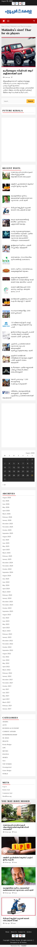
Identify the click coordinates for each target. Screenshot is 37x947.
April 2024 (6, 589)
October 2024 (6, 569)
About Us (14, 932)
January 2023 (6, 637)
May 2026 (5, 507)
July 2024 (5, 579)
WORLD (5, 774)
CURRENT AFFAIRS (9, 732)
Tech (3, 761)
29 (28, 475)
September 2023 (7, 611)
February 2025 (7, 556)
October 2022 (6, 647)
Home (7, 932)
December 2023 (7, 602)
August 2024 (6, 576)
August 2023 (6, 615)
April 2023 (6, 628)
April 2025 (6, 550)
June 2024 (5, 582)
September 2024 (7, 572)
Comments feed (7, 793)
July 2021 (5, 689)
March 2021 (6, 702)
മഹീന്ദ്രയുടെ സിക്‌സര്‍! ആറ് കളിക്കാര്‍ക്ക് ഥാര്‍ (18, 72)
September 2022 (7, 650)
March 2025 (6, 553)
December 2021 (7, 680)
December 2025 (7, 524)
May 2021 (5, 696)
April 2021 (6, 699)
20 (18, 471)
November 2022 (7, 644)
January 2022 (6, 676)
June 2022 (5, 660)
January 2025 (6, 559)
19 (14, 471)
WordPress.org (6, 796)
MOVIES (5, 751)
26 (14, 475)
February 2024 (7, 595)
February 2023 (7, 634)
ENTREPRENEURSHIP (9, 735)
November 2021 (7, 683)
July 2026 (5, 501)
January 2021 (6, 709)
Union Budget (6, 771)
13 (18, 468)
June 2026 (5, 504)
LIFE (4, 748)
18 (9, 471)
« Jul (4, 485)
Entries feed (6, 790)
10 (5, 468)
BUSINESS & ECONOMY (10, 728)
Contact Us (21, 932)
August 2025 (6, 537)
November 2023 (7, 605)
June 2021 (5, 693)
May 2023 (5, 624)
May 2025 (5, 546)
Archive (29, 932)
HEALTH (5, 741)
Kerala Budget (6, 745)
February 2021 (7, 706)
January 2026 (6, 520)
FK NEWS (5, 738)
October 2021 (6, 686)
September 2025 (7, 533)
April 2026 (6, 511)
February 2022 (7, 673)
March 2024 (6, 592)
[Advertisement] (18, 137)
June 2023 (5, 621)
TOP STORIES (7, 764)
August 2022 (6, 654)
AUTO (4, 725)
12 (14, 468)
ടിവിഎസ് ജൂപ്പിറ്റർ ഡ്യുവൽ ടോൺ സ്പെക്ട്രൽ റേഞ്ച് (16, 920)
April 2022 (6, 667)
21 (23, 471)
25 (9, 475)
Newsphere (13, 943)
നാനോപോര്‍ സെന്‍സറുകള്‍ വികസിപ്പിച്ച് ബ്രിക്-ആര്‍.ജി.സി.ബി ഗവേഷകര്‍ (16, 827)
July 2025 (5, 540)
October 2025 (6, 530)
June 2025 (5, 543)
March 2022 (6, 670)
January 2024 (6, 598)
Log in (4, 787)
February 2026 (7, 517)
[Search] (34, 21)
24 (5, 475)
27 (18, 475)
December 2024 (7, 563)
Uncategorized (6, 767)
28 (23, 475)
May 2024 (5, 585)
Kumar (15, 832)
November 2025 (7, 527)
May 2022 (5, 663)
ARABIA (5, 722)
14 (23, 468)
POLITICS (5, 754)
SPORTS (5, 758)
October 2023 (6, 608)
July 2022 (5, 657)
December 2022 (7, 641)
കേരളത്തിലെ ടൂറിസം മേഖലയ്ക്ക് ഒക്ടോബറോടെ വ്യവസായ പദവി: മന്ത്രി (18, 889)
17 (5, 471)
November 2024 (7, 566)
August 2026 (6, 498)
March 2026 (6, 514)
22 (28, 471)
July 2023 (5, 618)
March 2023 (6, 631)
